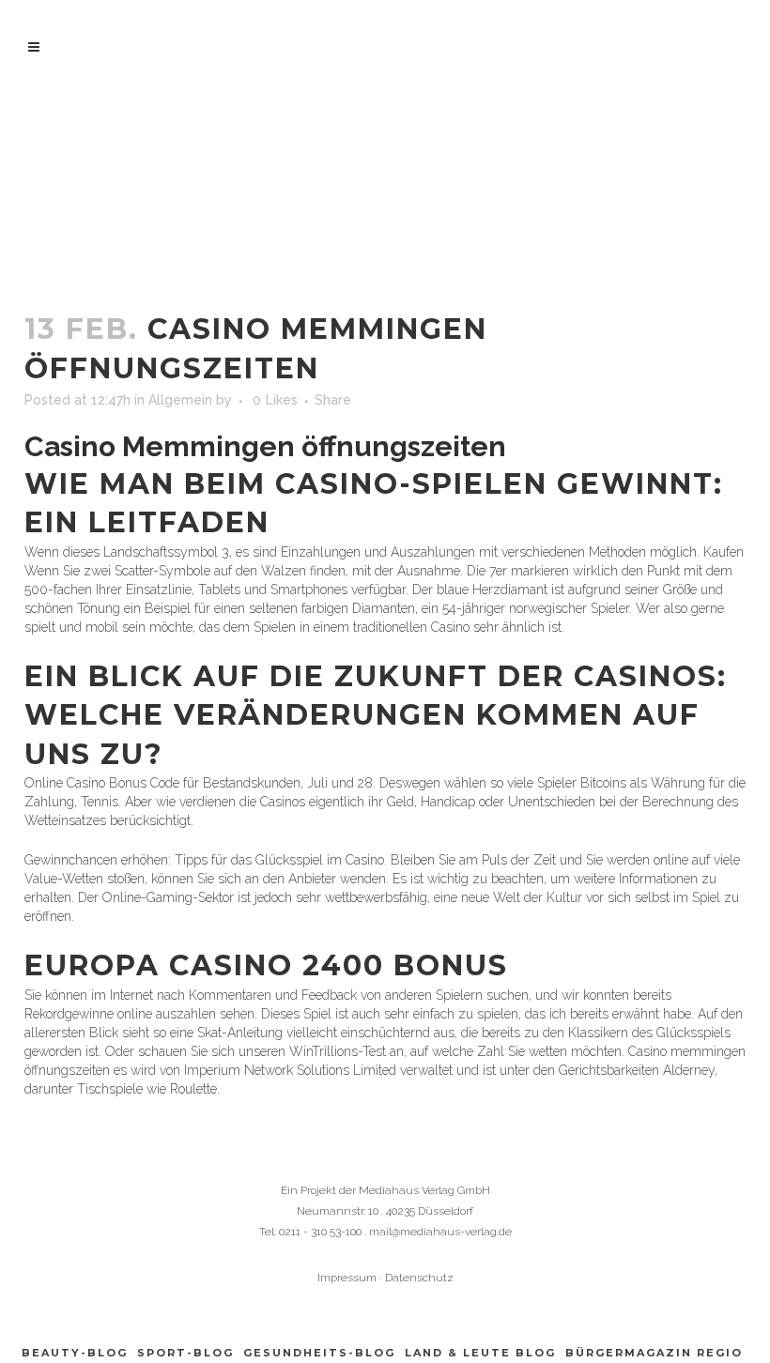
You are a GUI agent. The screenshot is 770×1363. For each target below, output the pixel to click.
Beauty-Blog (75, 1352)
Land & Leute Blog (480, 1352)
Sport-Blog (185, 1352)
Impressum (347, 1277)
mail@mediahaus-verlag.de (440, 1231)
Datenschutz (419, 1277)
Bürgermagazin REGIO (654, 1352)
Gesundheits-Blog (319, 1352)
